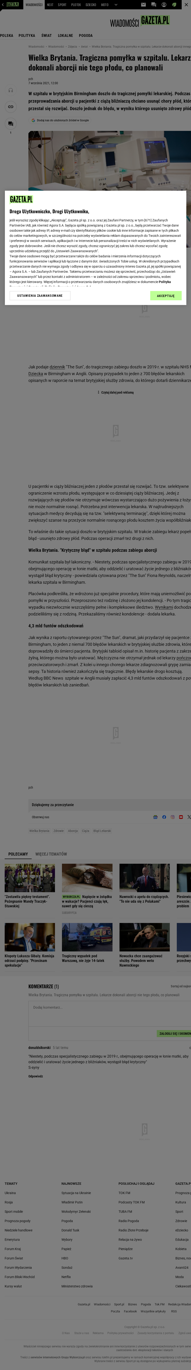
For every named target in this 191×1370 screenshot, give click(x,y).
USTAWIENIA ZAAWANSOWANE (40, 295)
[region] (95, 248)
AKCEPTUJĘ (165, 296)
